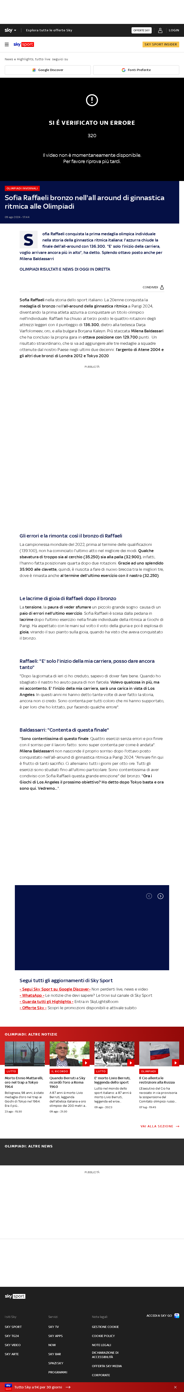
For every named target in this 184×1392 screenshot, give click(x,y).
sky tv (53, 1327)
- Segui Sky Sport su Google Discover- (55, 989)
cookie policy (103, 1336)
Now (52, 1345)
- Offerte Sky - (33, 1007)
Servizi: (53, 1317)
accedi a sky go (159, 1315)
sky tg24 (12, 1336)
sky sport (13, 1327)
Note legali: (100, 1317)
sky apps (55, 1336)
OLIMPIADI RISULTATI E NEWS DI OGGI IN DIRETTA (65, 269)
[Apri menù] (7, 44)
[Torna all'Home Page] (23, 44)
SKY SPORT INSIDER (161, 44)
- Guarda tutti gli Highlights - (46, 1001)
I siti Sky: (11, 1317)
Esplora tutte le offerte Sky (49, 30)
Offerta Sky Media (107, 1366)
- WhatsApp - (32, 995)
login (174, 30)
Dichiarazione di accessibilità (105, 1355)
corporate (101, 1375)
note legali (101, 1345)
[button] (160, 896)
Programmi (57, 1372)
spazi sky (55, 1363)
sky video (13, 1345)
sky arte (12, 1354)
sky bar (54, 1354)
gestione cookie (105, 1327)
